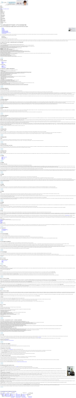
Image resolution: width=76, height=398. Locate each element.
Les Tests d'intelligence (24, 395)
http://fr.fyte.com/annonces (11, 340)
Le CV (11, 393)
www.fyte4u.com (6, 339)
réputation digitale (11, 349)
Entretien (6, 391)
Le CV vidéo (3, 29)
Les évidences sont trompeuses (4, 260)
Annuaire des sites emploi (18, 394)
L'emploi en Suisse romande (18, 395)
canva (0, 221)
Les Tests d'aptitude (23, 396)
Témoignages (3, 395)
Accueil (1, 393)
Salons (16, 391)
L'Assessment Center (30, 396)
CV (0, 391)
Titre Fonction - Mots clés (4, 62)
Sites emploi (14, 391)
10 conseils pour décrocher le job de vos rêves (6, 32)
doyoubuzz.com (1, 220)
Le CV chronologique (4, 230)
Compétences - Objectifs (4, 65)
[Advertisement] (11, 389)
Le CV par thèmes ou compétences (5, 229)
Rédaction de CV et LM (8, 393)
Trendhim (17, 366)
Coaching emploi (7, 394)
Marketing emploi (10, 391)
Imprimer (1, 23)
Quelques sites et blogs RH (18, 396)
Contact (1, 394)
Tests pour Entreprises (8, 396)
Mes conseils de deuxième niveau (5, 31)
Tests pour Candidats (8, 395)
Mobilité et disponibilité (4, 67)
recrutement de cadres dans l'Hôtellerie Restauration (22, 361)
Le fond (2, 261)
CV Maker (1, 222)
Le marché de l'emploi (13, 395)
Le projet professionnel (13, 396)
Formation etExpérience (3, 393)
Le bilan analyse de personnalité (25, 394)
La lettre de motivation (13, 394)
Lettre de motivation (3, 391)
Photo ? (2, 158)
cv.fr (0, 219)
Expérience (3, 63)
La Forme (3, 28)
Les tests (16, 393)
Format (2, 157)
